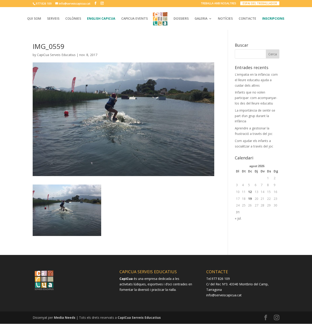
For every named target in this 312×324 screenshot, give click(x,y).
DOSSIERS (181, 19)
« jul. (238, 218)
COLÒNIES (73, 19)
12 (250, 192)
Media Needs (64, 317)
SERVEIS (53, 19)
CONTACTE (247, 19)
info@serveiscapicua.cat (224, 295)
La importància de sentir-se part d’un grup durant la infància (255, 115)
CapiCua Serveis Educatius (56, 55)
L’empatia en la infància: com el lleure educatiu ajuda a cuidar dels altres (256, 80)
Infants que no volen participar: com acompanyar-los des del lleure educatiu (256, 97)
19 (250, 198)
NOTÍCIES (225, 19)
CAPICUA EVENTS (134, 19)
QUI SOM (34, 19)
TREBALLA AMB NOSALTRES (218, 3)
